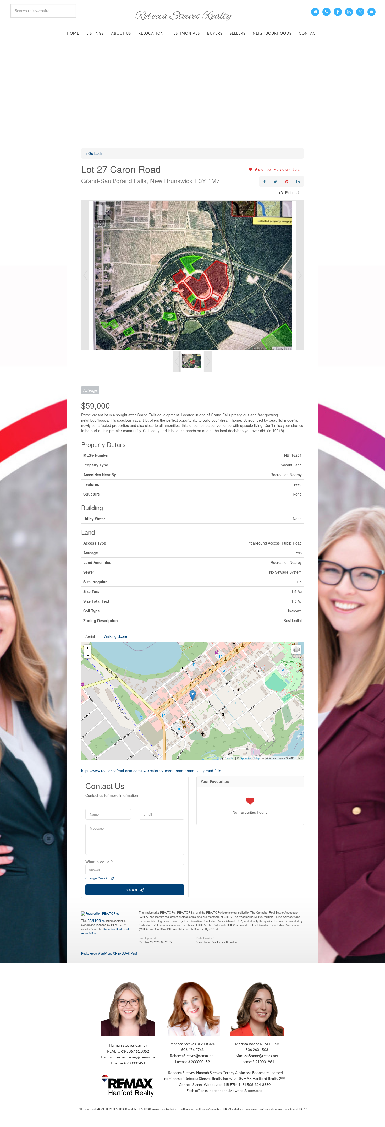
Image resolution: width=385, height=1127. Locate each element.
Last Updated (147, 937)
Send (133, 889)
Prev (85, 275)
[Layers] (296, 649)
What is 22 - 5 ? (99, 861)
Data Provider (205, 937)
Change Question (98, 878)
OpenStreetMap (250, 758)
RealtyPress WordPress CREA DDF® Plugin (109, 953)
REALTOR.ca (96, 920)
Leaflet (230, 758)
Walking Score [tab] (115, 636)
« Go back (93, 153)
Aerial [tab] (90, 636)
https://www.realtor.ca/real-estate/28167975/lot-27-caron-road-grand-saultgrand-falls (151, 770)
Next (300, 275)
